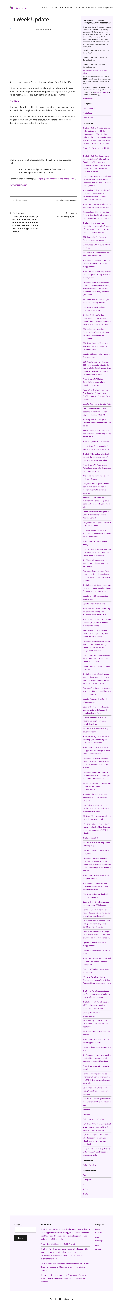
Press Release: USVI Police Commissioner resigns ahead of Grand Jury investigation (95, 382)
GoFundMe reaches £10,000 (93, 1119)
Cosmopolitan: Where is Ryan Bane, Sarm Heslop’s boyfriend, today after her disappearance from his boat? (97, 215)
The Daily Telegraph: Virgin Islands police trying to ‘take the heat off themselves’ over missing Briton (96, 457)
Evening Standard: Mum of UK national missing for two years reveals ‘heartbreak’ (94, 720)
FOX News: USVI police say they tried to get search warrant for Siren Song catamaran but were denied (97, 1127)
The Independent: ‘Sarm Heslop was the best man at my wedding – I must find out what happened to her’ (97, 588)
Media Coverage (89, 113)
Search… (18, 1224)
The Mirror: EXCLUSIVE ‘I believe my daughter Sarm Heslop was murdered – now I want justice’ (96, 611)
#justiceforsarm (88, 98)
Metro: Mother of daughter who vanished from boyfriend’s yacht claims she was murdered (95, 633)
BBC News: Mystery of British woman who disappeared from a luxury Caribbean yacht (97, 346)
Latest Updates (71, 200)
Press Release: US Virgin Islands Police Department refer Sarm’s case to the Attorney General (97, 468)
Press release (88, 117)
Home (44, 7)
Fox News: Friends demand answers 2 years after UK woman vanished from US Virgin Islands (97, 691)
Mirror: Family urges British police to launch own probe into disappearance (97, 786)
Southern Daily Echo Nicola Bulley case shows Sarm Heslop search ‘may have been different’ (96, 710)
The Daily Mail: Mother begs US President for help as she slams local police (97, 422)
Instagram (87, 1179)
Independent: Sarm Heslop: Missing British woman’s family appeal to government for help (96, 1151)
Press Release (66, 7)
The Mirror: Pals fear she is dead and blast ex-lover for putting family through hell (97, 961)
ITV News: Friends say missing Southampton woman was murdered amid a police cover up (97, 533)
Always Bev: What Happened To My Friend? (58, 1244)
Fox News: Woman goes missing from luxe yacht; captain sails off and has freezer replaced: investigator (97, 552)
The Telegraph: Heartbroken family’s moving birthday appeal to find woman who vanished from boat (97, 1058)
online (106, 92)
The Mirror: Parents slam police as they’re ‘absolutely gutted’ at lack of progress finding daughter (96, 994)
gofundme (91, 7)
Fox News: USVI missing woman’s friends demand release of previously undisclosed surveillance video (97, 913)
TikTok (85, 1189)
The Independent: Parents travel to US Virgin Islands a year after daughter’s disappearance (96, 1005)
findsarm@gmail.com (105, 8)
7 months (86, 1109)
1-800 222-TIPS (99, 92)
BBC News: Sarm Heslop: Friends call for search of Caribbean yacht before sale (97, 1101)
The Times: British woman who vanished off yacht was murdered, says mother (96, 563)
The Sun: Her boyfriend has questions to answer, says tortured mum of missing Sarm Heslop (97, 622)
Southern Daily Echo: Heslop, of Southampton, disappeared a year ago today (96, 1023)
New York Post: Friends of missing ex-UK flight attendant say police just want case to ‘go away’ (97, 808)
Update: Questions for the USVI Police (97, 404)
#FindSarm (14, 100)
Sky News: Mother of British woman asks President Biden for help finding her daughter (97, 433)
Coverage (79, 7)
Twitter (85, 1194)
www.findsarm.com (18, 184)
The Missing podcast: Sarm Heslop (96, 441)
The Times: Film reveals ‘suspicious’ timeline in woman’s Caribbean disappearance (96, 263)
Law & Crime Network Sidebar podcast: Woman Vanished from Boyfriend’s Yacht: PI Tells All (95, 411)
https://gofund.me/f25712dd (50, 178)
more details (69, 178)
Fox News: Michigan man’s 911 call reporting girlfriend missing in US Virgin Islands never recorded (96, 739)
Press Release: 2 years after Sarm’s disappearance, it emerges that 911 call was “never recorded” (96, 750)
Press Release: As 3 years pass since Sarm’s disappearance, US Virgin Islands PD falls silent (96, 658)
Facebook (86, 1175)
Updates (53, 7)
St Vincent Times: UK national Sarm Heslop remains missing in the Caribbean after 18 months (96, 923)
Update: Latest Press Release (94, 603)
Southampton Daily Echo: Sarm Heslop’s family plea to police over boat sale (96, 1091)
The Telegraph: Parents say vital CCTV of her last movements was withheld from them (95, 886)
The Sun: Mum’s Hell (90, 838)
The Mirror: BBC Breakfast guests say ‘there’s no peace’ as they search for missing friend (97, 274)
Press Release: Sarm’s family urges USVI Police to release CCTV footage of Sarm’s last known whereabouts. (96, 934)
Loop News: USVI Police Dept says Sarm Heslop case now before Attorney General (96, 514)
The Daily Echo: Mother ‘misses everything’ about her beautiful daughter (95, 797)
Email (85, 1184)
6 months (86, 1114)
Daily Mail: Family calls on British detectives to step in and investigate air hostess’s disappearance (96, 775)
